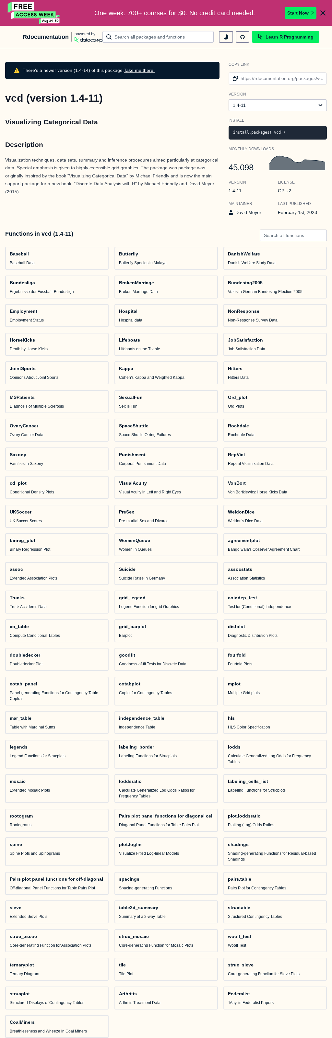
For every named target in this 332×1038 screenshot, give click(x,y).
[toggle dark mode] (226, 37)
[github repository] (242, 37)
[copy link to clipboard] (234, 78)
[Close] (322, 12)
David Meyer (248, 212)
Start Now (298, 13)
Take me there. (139, 70)
